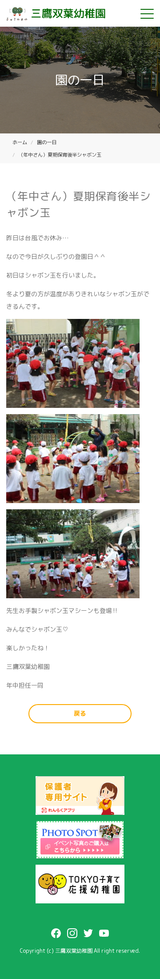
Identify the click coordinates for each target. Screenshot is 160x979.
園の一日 (46, 142)
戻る (80, 713)
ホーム (19, 142)
